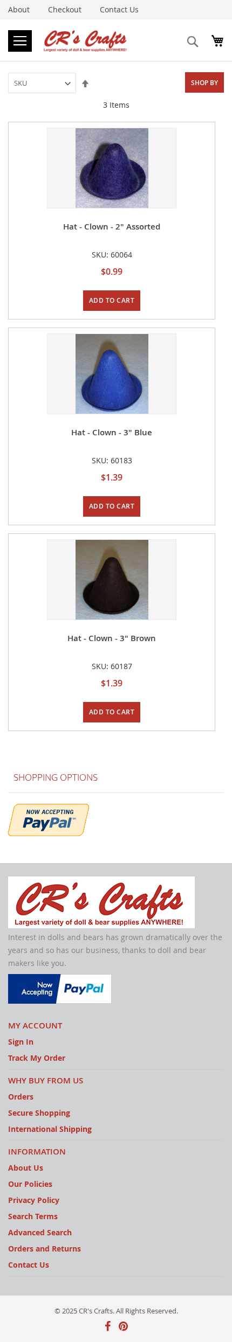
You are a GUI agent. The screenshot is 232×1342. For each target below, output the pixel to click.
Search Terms (33, 1216)
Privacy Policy (33, 1200)
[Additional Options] (48, 818)
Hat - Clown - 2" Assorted (111, 226)
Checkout (64, 9)
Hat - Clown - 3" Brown (111, 638)
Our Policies (30, 1184)
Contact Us (119, 9)
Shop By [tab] (204, 82)
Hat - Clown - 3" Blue (111, 432)
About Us (25, 1168)
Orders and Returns (44, 1248)
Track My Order (36, 1058)
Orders (20, 1096)
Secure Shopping (39, 1113)
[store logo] (86, 40)
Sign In (20, 1042)
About (19, 9)
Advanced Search (40, 1232)
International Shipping (50, 1129)
